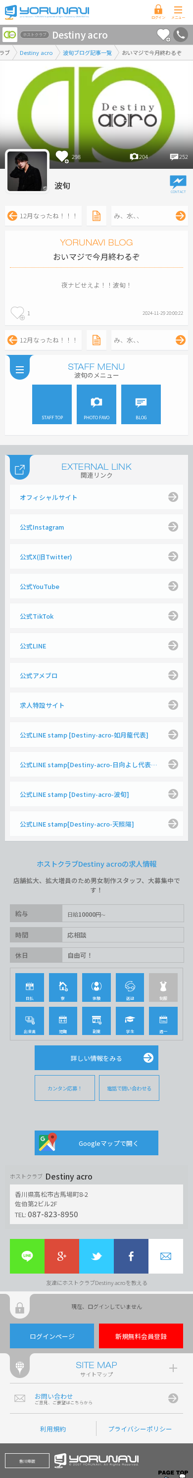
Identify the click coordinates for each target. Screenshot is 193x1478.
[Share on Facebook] (131, 1256)
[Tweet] (96, 1256)
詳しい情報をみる (96, 1058)
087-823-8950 (53, 1213)
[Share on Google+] (62, 1256)
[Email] (165, 1256)
